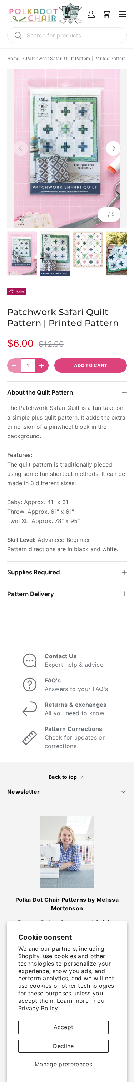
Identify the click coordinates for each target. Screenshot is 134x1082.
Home (13, 58)
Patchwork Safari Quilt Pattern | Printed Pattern (76, 58)
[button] (107, 14)
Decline (63, 1046)
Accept (64, 1027)
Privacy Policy (38, 1008)
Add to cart (91, 365)
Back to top (63, 777)
